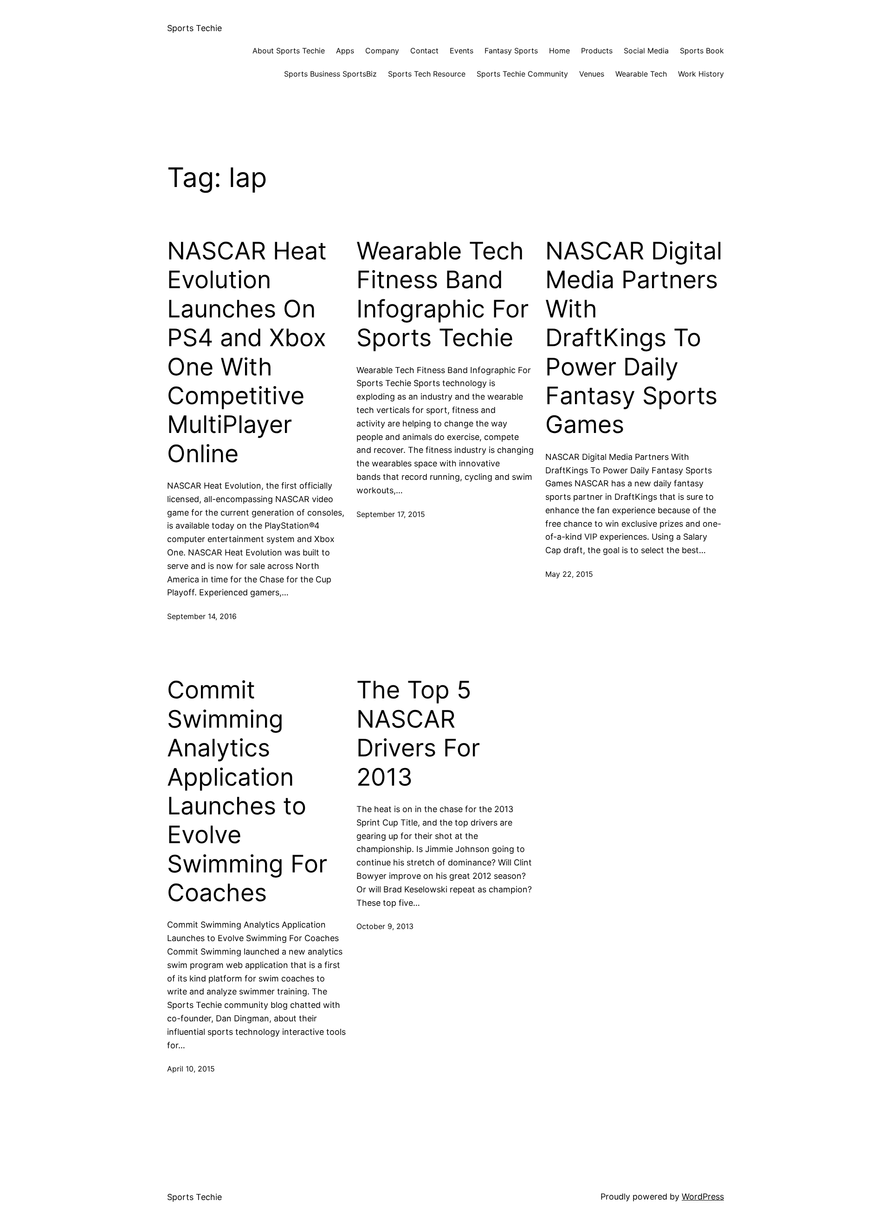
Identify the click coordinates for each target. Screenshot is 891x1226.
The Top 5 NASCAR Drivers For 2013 (418, 733)
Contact (424, 50)
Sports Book (702, 50)
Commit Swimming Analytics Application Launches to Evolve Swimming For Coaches (247, 791)
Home (559, 50)
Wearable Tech (641, 73)
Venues (591, 73)
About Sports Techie (288, 50)
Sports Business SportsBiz (330, 73)
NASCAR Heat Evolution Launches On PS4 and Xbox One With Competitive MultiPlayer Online (247, 352)
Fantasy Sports (511, 50)
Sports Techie (194, 28)
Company (382, 50)
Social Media (646, 50)
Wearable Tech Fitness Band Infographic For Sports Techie (442, 294)
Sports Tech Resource (426, 73)
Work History (701, 73)
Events (461, 50)
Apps (345, 50)
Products (597, 50)
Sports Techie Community (522, 73)
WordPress (703, 1196)
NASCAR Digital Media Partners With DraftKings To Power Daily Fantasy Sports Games (633, 338)
